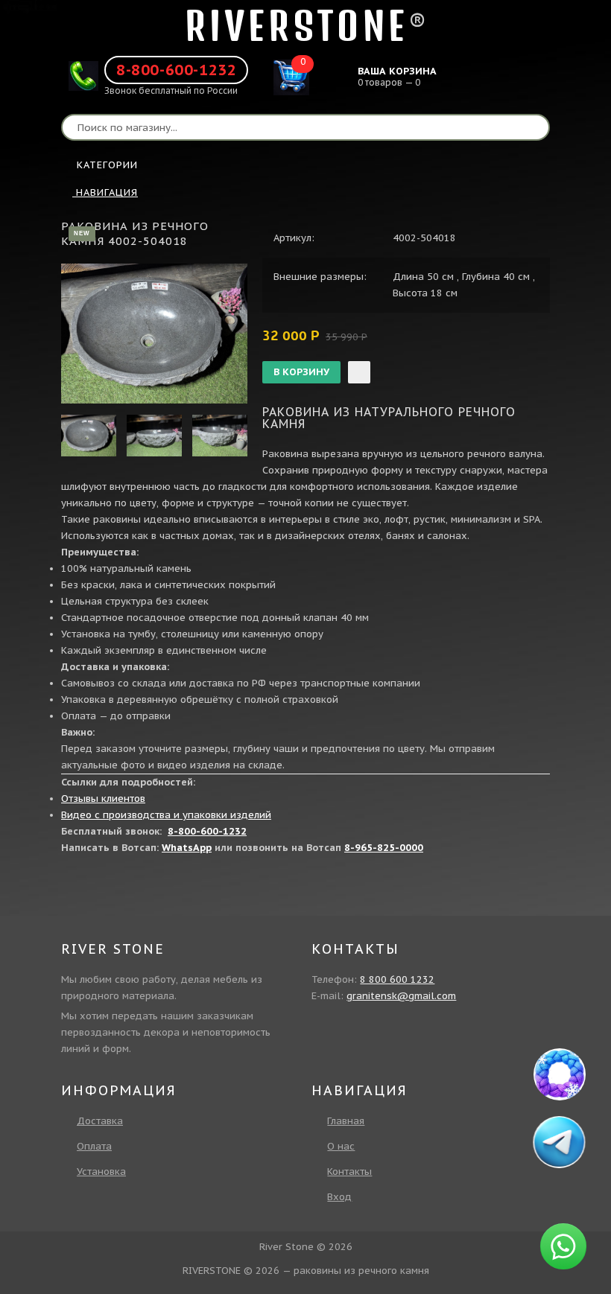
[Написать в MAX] (560, 1074)
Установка (101, 1171)
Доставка (100, 1121)
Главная (345, 1121)
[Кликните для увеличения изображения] (154, 334)
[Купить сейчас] (359, 372)
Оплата (94, 1146)
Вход (339, 1197)
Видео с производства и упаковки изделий (166, 815)
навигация (105, 192)
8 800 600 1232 (397, 979)
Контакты (349, 1171)
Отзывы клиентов (103, 798)
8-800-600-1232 (176, 70)
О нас (341, 1146)
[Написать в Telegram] (560, 1142)
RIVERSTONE (296, 25)
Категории (107, 165)
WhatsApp (187, 847)
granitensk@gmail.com (401, 995)
